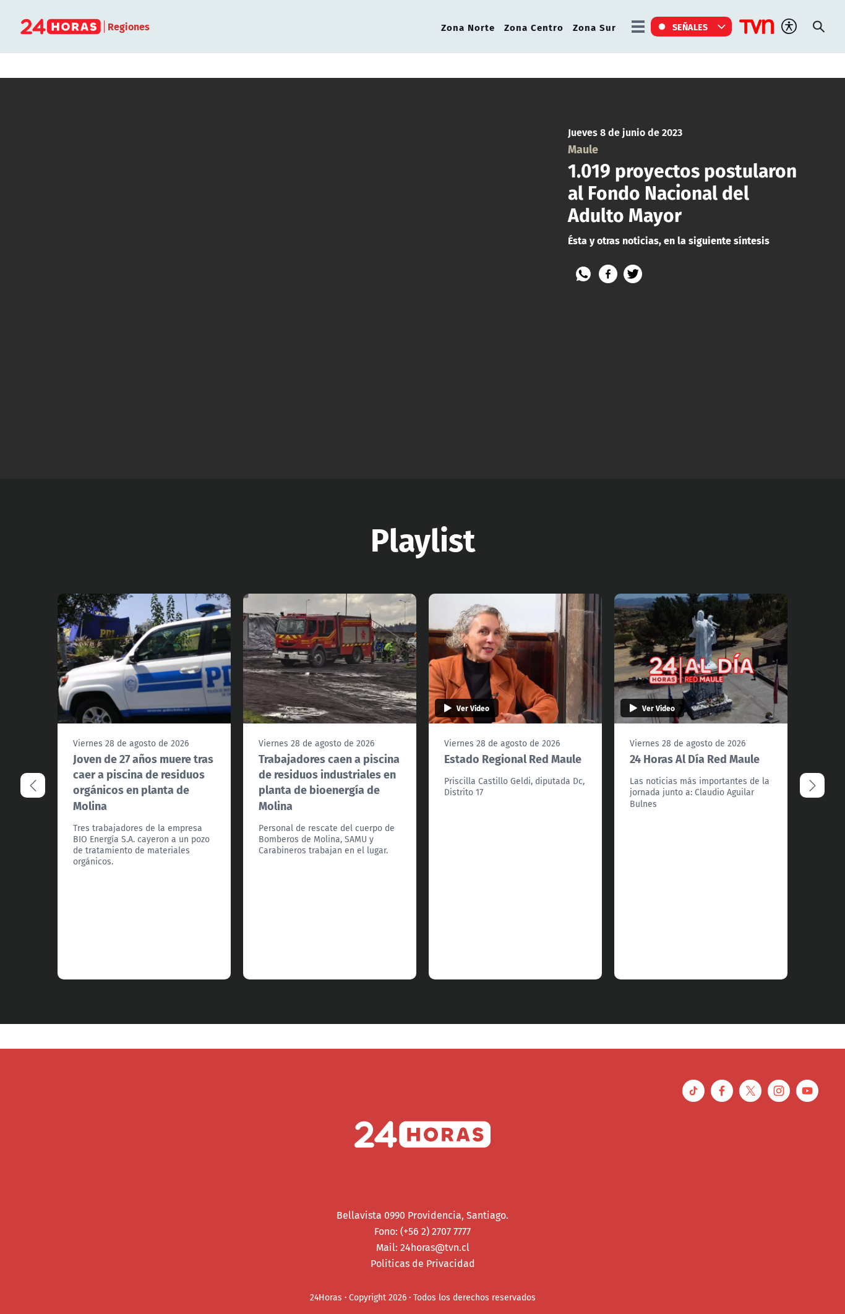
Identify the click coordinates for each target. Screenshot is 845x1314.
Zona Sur (594, 27)
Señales (690, 26)
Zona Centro (534, 27)
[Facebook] (608, 274)
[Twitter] (633, 274)
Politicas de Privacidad (423, 1263)
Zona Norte (468, 27)
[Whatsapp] (583, 274)
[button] (812, 785)
